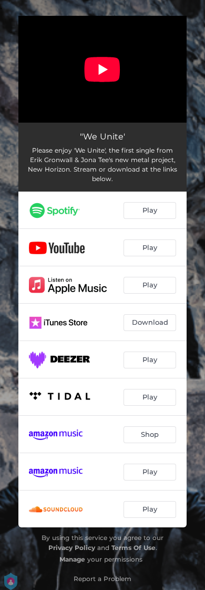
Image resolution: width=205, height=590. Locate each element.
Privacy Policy (71, 548)
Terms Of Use (133, 548)
